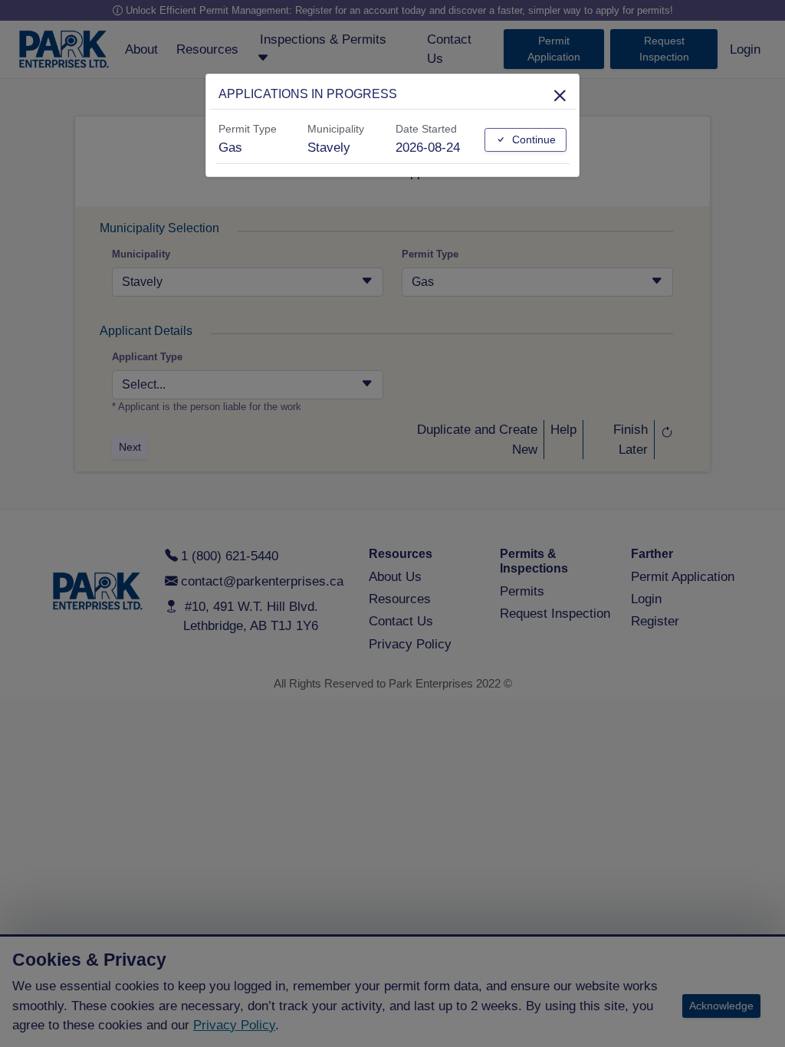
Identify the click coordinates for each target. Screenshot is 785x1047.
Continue (532, 139)
